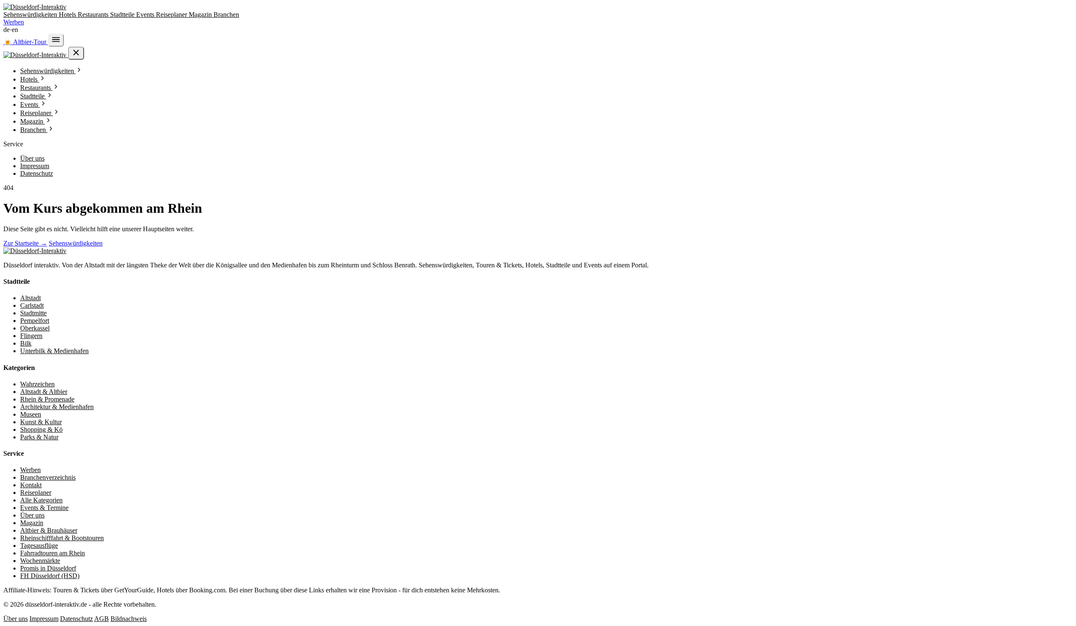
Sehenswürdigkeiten (31, 14)
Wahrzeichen (37, 384)
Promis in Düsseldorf (48, 568)
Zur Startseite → (25, 243)
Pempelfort (34, 320)
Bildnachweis (129, 618)
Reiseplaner (172, 14)
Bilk (26, 343)
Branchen (226, 14)
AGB (101, 618)
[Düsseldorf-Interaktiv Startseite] (34, 7)
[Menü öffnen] (56, 40)
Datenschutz (36, 173)
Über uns (32, 158)
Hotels (68, 14)
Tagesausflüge (39, 545)
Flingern (31, 335)
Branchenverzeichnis (48, 477)
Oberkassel (35, 328)
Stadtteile (123, 14)
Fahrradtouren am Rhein (52, 553)
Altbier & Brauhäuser (48, 530)
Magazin (201, 14)
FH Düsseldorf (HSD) (49, 575)
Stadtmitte (33, 313)
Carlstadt (32, 305)
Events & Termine (44, 507)
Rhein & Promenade (47, 399)
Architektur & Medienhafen (57, 406)
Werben (13, 22)
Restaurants (94, 14)
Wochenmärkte (40, 560)
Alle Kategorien (41, 500)
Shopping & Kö (41, 429)
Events (146, 14)
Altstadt (30, 297)
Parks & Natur (39, 437)
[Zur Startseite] (34, 250)
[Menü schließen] (76, 53)
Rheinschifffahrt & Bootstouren (62, 537)
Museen (30, 414)
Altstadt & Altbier (43, 391)
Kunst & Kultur (41, 421)
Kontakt (31, 485)
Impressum (34, 165)
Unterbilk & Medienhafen (54, 350)
